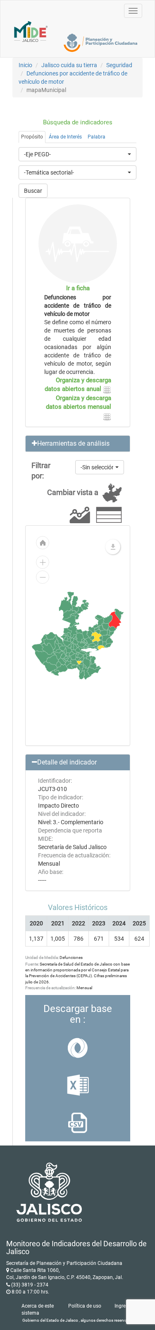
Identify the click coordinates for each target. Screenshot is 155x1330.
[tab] (78, 443)
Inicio (25, 65)
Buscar (33, 190)
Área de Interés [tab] (65, 137)
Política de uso (84, 1306)
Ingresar (123, 1306)
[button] (78, 443)
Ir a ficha (78, 288)
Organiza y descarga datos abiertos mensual (78, 402)
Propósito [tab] (32, 137)
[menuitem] (92, 637)
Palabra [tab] (96, 137)
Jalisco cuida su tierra (69, 65)
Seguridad (119, 65)
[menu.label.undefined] (112, 546)
